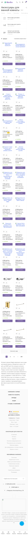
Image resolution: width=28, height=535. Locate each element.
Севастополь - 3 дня (14, 420)
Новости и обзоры (14, 394)
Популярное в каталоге (14, 454)
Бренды (14, 397)
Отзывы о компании (14, 403)
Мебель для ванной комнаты (14, 461)
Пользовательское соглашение (14, 443)
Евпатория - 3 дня (14, 424)
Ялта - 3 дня (14, 422)
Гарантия (14, 438)
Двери (14, 468)
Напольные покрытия (14, 465)
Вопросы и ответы (14, 449)
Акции (14, 400)
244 (21, 356)
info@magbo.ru (15, 487)
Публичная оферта (14, 445)
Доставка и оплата (14, 415)
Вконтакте (14, 496)
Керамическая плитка (14, 459)
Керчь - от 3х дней (14, 426)
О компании (14, 434)
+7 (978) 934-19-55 (10, 484)
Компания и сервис (14, 391)
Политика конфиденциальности (14, 440)
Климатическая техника (14, 463)
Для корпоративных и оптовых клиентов (14, 447)
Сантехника (14, 457)
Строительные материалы (14, 470)
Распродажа (14, 472)
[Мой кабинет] (22, 2)
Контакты (14, 436)
